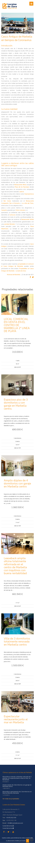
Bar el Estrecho (15, 203)
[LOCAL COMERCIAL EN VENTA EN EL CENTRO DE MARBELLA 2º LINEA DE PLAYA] (17, 306)
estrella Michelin (9, 224)
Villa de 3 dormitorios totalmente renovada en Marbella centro (17, 641)
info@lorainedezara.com (15, 823)
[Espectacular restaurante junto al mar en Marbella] (17, 703)
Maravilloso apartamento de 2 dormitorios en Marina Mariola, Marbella (17, 792)
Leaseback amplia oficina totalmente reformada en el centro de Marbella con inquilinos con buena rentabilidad (15, 565)
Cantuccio (12, 215)
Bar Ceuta (7, 201)
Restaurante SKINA (27, 219)
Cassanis (4, 210)
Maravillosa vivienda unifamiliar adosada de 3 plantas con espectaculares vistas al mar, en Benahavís (17, 778)
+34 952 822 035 (11, 818)
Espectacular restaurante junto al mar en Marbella (16, 719)
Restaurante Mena (20, 185)
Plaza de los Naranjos (22, 187)
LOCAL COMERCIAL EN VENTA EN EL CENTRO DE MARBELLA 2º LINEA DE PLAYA (17, 325)
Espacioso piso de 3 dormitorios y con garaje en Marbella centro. (16, 404)
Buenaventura (29, 194)
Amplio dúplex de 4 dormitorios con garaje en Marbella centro (17, 483)
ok (27, 840)
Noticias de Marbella (13, 274)
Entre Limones (20, 210)
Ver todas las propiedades (11, 799)
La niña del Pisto (27, 203)
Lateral (21, 192)
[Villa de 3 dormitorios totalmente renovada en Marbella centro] (17, 625)
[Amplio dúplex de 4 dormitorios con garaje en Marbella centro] (17, 467)
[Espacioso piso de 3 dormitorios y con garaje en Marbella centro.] (17, 386)
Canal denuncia (8, 826)
